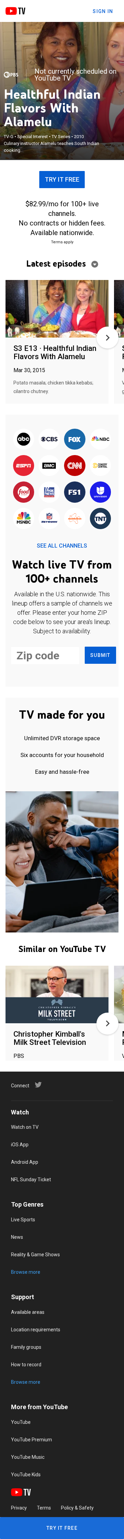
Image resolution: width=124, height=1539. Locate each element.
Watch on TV (25, 1127)
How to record (26, 1364)
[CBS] (49, 439)
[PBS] (11, 75)
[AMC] (49, 466)
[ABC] (24, 439)
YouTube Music (27, 1457)
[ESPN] (24, 466)
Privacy (19, 1508)
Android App (24, 1162)
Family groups (26, 1347)
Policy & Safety (77, 1508)
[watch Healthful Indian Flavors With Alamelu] (57, 309)
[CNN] (74, 466)
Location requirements (35, 1329)
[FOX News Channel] (49, 492)
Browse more (25, 1272)
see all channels (62, 545)
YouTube (21, 1422)
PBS (18, 1056)
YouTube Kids (26, 1474)
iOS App (20, 1144)
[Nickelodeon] (74, 519)
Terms (44, 1508)
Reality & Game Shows (35, 1254)
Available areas (27, 1312)
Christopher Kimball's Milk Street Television (49, 1038)
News (17, 1237)
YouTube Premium (31, 1439)
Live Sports (23, 1219)
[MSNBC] (24, 519)
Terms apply (62, 242)
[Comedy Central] (100, 466)
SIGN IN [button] (103, 11)
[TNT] (100, 519)
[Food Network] (24, 492)
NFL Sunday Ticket (31, 1179)
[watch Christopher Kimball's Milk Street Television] (57, 995)
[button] (107, 338)
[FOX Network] (74, 439)
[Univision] (100, 492)
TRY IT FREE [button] (62, 179)
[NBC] (100, 439)
